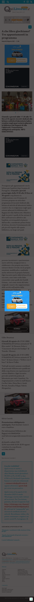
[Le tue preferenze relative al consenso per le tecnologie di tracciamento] (31, 599)
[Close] (29, 291)
